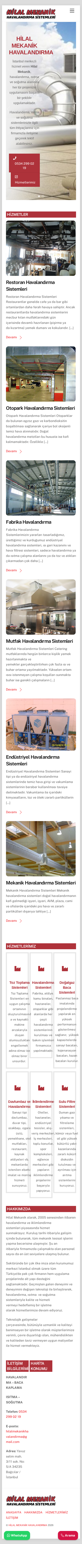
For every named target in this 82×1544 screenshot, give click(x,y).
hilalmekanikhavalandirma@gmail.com (17, 1436)
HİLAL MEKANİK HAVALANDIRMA (28, 1525)
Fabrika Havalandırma (28, 522)
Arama (69, 1535)
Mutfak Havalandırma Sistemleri (39, 641)
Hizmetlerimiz (25, 182)
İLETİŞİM (12, 1517)
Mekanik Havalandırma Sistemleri (41, 882)
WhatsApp (18, 1535)
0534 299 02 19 (24, 166)
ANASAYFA (13, 1512)
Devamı (11, 337)
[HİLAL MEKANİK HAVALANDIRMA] (31, 17)
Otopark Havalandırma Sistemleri (40, 408)
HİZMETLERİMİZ (57, 1512)
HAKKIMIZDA (33, 1512)
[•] (39, 196)
